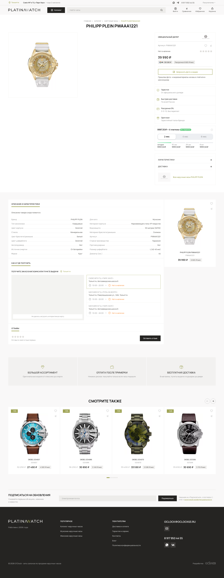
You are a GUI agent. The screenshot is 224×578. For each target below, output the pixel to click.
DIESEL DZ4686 (86, 459)
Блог (114, 540)
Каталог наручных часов (71, 526)
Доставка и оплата (120, 526)
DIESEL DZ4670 (138, 459)
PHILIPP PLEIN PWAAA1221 (190, 252)
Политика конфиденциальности (126, 545)
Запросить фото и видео (187, 72)
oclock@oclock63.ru (180, 521)
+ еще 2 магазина (53, 2)
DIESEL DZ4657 (34, 459)
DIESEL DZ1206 (190, 459)
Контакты (116, 536)
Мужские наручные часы (71, 531)
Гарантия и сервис (120, 531)
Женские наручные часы (71, 536)
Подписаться (167, 498)
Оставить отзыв (150, 338)
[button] (207, 401)
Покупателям (208, 3)
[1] (161, 10)
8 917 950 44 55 (187, 2)
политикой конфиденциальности (198, 499)
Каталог (58, 10)
